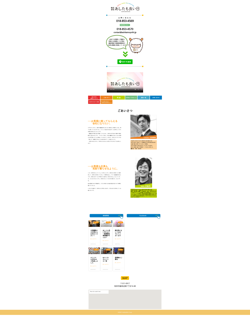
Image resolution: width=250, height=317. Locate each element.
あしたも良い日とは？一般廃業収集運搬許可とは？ (106, 233)
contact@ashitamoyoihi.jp (125, 32)
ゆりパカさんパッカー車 (106, 259)
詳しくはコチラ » (93, 238)
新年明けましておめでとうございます (118, 232)
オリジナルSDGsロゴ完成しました (94, 260)
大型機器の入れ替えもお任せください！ (94, 232)
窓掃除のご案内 (118, 258)
